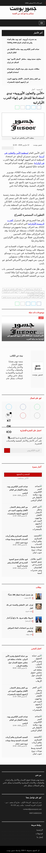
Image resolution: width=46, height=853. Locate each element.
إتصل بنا (40, 837)
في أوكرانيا (39, 163)
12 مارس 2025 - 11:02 (21, 145)
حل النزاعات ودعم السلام (33, 289)
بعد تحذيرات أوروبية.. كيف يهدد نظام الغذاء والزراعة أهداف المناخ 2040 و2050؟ (22, 41)
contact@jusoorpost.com (32, 809)
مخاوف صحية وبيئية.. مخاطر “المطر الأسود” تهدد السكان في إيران (24, 60)
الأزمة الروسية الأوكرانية (36, 295)
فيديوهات (39, 833)
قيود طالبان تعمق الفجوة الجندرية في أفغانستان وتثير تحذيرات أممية (17, 562)
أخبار (33, 89)
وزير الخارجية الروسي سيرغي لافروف (32, 292)
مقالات (38, 587)
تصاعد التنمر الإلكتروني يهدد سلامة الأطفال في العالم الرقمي (23, 50)
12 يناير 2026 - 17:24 (25, 333)
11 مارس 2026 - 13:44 (20, 495)
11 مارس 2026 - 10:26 (20, 545)
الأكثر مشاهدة (23, 478)
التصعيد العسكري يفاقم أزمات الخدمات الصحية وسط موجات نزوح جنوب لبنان (16, 539)
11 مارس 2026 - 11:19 (20, 516)
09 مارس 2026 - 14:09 (20, 568)
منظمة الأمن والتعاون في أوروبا (13, 289)
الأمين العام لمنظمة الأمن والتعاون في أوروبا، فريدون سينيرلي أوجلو (23, 297)
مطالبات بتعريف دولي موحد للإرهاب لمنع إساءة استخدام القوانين (23, 70)
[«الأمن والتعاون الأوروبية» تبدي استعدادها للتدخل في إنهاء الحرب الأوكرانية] (39, 107)
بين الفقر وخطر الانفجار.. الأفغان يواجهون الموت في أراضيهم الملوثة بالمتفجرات (23, 80)
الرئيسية (39, 89)
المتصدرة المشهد (23, 474)
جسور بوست (38, 145)
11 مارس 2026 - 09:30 (20, 668)
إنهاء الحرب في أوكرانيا (10, 292)
